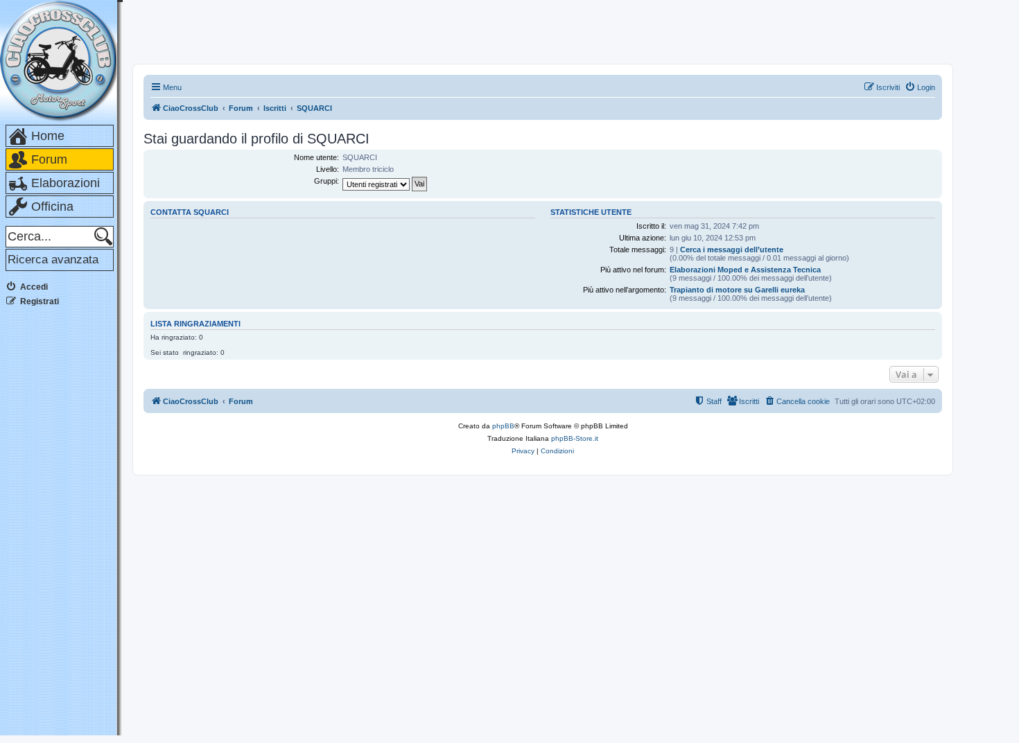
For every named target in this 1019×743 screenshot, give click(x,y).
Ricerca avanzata (53, 259)
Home (47, 136)
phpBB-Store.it (574, 438)
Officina (52, 206)
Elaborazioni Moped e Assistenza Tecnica (745, 269)
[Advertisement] (61, 526)
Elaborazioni (65, 183)
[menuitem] (920, 87)
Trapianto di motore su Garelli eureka (737, 290)
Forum (49, 159)
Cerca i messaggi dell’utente (731, 249)
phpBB (503, 426)
